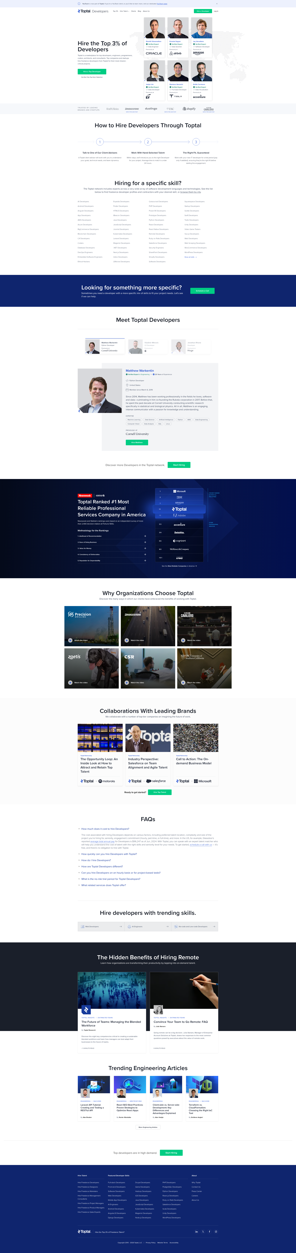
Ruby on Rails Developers (159, 238)
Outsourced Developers (158, 201)
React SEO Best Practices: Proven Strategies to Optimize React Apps (130, 1107)
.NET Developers (120, 247)
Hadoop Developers (143, 1191)
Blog (139, 11)
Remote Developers (157, 234)
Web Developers (191, 238)
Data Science (149, 419)
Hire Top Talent (160, 792)
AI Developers (83, 201)
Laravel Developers (121, 238)
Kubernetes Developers (122, 234)
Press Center (197, 1191)
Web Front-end (136, 1101)
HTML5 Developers (121, 210)
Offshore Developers (121, 261)
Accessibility (174, 1242)
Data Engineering (201, 419)
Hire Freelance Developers (88, 1182)
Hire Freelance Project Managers (91, 1203)
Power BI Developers (157, 210)
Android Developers (86, 206)
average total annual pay (102, 841)
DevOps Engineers (85, 252)
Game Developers (142, 1187)
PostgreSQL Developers (172, 1187)
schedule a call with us (201, 844)
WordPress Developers (194, 252)
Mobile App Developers (117, 1200)
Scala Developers (169, 1208)
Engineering (85, 1101)
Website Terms (162, 1242)
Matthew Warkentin (140, 371)
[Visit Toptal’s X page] (203, 1231)
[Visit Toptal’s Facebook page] (209, 1231)
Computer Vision (134, 424)
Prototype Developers (157, 215)
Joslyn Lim (150, 84)
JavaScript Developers (122, 224)
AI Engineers (113, 1204)
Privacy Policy (151, 1242)
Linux (168, 424)
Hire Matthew (137, 442)
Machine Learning (134, 419)
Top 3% (115, 11)
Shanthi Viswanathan (153, 41)
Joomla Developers (121, 229)
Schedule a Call (202, 290)
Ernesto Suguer (175, 41)
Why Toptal (196, 1182)
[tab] (105, 346)
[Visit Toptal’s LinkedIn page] (196, 1231)
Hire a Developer (203, 11)
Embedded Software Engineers (90, 257)
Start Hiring (179, 465)
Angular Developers (85, 210)
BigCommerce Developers (88, 229)
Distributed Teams (105, 1018)
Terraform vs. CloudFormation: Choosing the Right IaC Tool (200, 1109)
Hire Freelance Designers (88, 1187)
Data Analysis (149, 424)
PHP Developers (155, 206)
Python (180, 419)
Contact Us (196, 1187)
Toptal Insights (88, 1018)
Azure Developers (85, 224)
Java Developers (120, 220)
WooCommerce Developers (196, 247)
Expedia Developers (121, 201)
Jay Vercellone (198, 41)
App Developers (84, 215)
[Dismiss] (217, 4)
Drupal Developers (142, 1182)
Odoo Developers (120, 257)
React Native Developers (158, 229)
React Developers (156, 224)
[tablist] (148, 350)
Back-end (97, 1101)
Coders (80, 243)
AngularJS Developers (117, 1213)
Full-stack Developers (116, 1182)
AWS (189, 419)
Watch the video (81, 640)
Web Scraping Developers (195, 243)
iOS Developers (141, 1195)
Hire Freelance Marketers (88, 1191)
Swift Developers (191, 215)
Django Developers (115, 1217)
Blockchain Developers (87, 234)
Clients (133, 11)
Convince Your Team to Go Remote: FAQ (181, 1022)
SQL (159, 424)
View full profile (154, 28)
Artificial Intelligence (166, 419)
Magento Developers (121, 243)
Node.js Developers (143, 1217)
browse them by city (190, 192)
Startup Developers (192, 206)
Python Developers (156, 220)
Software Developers (157, 261)
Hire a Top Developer (92, 71)
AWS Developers (84, 220)
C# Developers (84, 238)
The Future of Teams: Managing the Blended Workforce (111, 1024)
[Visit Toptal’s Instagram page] (216, 1231)
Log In (216, 11)
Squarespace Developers (195, 201)
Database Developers (86, 247)
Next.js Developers (120, 252)
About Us (146, 11)
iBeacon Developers (121, 215)
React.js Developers (170, 1195)
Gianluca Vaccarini (176, 84)
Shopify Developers (156, 257)
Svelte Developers (192, 210)
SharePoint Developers (158, 252)
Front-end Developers (116, 1187)
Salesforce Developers (158, 243)
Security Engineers (156, 247)
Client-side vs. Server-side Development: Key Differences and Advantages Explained (166, 1109)
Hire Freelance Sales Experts (89, 1212)
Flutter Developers (120, 206)
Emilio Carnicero (199, 84)
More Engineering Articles (148, 1127)
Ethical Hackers (84, 261)
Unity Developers (191, 224)
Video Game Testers (192, 229)
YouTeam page (162, 4)
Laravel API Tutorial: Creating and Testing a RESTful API (92, 1107)
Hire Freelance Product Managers (91, 1207)
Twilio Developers (192, 220)
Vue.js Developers (192, 234)
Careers (195, 1195)
